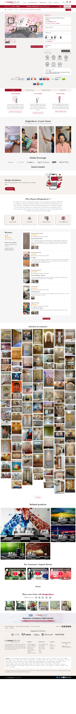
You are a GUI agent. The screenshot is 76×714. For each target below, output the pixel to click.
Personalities (27, 665)
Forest (69, 659)
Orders (51, 644)
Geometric (11, 661)
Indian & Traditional (9, 659)
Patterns (27, 661)
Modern (57, 665)
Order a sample (65, 50)
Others (50, 70)
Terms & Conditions (35, 626)
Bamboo (25, 659)
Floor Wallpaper (14, 665)
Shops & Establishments (51, 661)
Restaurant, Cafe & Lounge (41, 661)
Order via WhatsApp (11, 46)
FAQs (40, 650)
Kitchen (47, 664)
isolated (50, 73)
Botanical (44, 659)
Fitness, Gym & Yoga (39, 665)
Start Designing (10, 188)
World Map (65, 658)
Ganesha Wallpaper (25, 664)
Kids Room (44, 658)
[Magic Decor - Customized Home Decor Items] (12, 2)
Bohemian (40, 659)
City (57, 659)
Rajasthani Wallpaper (56, 662)
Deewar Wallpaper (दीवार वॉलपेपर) (38, 662)
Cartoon (50, 659)
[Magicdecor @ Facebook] (50, 597)
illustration (47, 73)
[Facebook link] (68, 626)
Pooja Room (51, 664)
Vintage (22, 662)
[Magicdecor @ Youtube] (36, 597)
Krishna (34, 664)
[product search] (64, 2)
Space (64, 661)
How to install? (42, 648)
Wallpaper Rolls (42, 2)
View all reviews (46, 318)
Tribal (19, 662)
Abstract (18, 659)
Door (45, 665)
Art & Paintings (53, 658)
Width (46, 35)
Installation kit (49, 41)
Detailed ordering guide (38, 113)
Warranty (12, 628)
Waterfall (30, 662)
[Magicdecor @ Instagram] (39, 597)
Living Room (43, 664)
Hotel (14, 661)
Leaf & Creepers (19, 661)
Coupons (52, 647)
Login (60, 6)
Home (24, 2)
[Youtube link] (62, 626)
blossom (58, 72)
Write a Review (9, 249)
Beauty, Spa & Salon (31, 659)
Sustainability (63, 90)
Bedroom (38, 664)
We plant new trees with (66, 643)
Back (69, 9)
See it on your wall (37, 46)
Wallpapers (8, 658)
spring (58, 73)
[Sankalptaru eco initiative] (66, 646)
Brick (47, 659)
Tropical (58, 658)
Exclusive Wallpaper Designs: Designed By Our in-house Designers (23, 658)
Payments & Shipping (9, 626)
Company (55, 2)
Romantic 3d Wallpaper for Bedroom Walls (13, 664)
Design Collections (31, 650)
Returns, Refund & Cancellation (23, 626)
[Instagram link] (64, 626)
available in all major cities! (38, 6)
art (47, 72)
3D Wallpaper (38, 658)
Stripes (12, 662)
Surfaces (15, 662)
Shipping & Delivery (46, 90)
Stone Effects (8, 662)
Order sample (30, 648)
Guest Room (8, 665)
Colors (40, 651)
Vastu (61, 658)
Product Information (29, 90)
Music (24, 661)
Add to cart (48, 50)
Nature (14, 659)
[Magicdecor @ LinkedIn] (46, 597)
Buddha (31, 664)
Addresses (52, 648)
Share (47, 15)
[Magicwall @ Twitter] (43, 597)
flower (69, 72)
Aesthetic (48, 658)
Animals (21, 659)
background (51, 72)
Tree (36, 659)
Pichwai (66, 665)
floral (66, 72)
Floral (66, 659)
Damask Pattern (61, 659)
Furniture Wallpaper (20, 665)
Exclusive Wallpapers (31, 645)
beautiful (54, 72)
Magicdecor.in (11, 677)
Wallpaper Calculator (31, 653)
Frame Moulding (49, 665)
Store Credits (52, 645)
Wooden (26, 662)
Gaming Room (57, 664)
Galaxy (7, 661)
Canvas (40, 653)
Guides (13, 90)
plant (56, 73)
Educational (33, 665)
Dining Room (63, 664)
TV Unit (7, 667)
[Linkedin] (66, 626)
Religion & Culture (32, 661)
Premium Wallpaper (31, 644)
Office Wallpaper (59, 661)
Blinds (50, 2)
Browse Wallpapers (32, 2)
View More (38, 497)
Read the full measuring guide (15, 111)
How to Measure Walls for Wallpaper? (43, 645)
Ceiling (54, 659)
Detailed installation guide (60, 111)
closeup (63, 72)
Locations (29, 651)
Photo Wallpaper (12, 667)
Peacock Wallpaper (48, 662)
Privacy (6, 628)
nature (53, 73)
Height (55, 35)
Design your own (30, 647)
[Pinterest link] (70, 626)
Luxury (54, 665)
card (61, 72)
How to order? (42, 647)
